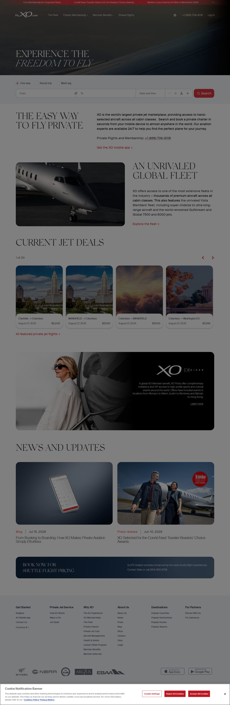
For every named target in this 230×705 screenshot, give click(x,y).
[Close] (225, 693)
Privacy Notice (47, 699)
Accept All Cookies (199, 693)
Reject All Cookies (175, 693)
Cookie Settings (152, 693)
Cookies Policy (31, 699)
